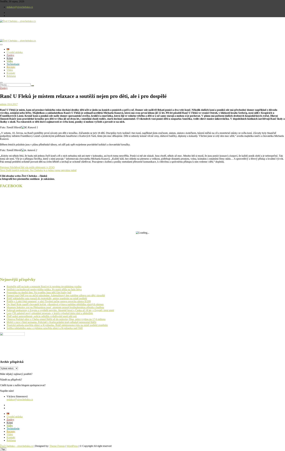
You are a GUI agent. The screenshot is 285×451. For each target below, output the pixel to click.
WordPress (72, 446)
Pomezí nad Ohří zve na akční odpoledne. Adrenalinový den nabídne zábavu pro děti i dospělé (56, 295)
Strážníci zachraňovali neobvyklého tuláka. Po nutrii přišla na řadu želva (44, 289)
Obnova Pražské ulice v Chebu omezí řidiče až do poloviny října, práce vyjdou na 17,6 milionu (56, 319)
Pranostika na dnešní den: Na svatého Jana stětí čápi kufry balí (39, 292)
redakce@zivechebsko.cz (20, 7)
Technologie (13, 64)
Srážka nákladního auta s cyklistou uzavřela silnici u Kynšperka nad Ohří (45, 328)
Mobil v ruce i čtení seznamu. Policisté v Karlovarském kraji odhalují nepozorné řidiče (51, 322)
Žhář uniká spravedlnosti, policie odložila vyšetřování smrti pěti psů (42, 316)
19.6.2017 (12, 104)
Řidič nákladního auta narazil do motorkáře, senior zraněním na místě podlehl (47, 298)
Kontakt (11, 73)
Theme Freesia (57, 446)
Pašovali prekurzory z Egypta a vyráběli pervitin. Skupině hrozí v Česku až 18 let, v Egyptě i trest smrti (60, 310)
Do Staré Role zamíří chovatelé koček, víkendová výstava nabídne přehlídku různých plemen (55, 304)
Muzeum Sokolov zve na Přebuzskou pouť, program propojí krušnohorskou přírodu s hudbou (55, 307)
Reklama (11, 76)
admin (3, 104)
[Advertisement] (38, 34)
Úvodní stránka (15, 52)
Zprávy (10, 55)
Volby (10, 61)
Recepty (11, 67)
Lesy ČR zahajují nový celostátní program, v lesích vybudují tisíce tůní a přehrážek (50, 313)
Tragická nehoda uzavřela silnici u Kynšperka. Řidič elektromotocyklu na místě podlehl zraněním (57, 325)
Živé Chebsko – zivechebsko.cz (16, 446)
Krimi (10, 58)
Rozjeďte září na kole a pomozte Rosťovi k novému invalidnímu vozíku (44, 286)
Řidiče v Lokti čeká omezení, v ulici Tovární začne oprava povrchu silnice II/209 (49, 301)
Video (10, 70)
